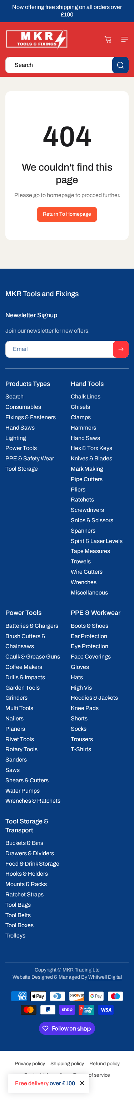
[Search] (120, 65)
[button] (121, 39)
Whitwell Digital (105, 977)
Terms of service (91, 1075)
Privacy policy (30, 1063)
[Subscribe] (121, 349)
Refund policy (104, 1063)
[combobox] (67, 65)
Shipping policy (67, 1063)
